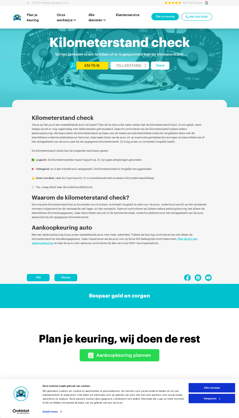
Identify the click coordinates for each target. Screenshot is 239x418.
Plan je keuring (33, 17)
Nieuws (66, 277)
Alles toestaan (212, 387)
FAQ (38, 277)
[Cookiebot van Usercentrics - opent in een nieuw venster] (21, 411)
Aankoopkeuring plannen (123, 355)
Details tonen (50, 411)
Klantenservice (127, 15)
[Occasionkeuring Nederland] (17, 17)
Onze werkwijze (65, 17)
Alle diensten (95, 17)
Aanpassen (210, 398)
